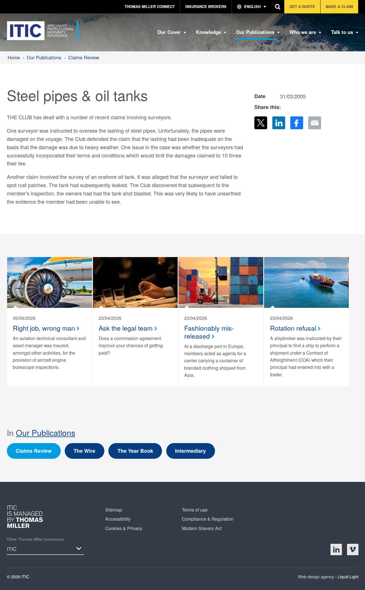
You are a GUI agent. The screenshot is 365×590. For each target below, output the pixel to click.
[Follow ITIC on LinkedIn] (336, 549)
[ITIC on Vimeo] (352, 549)
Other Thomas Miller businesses (35, 539)
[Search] (277, 6)
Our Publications (45, 432)
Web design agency (316, 576)
